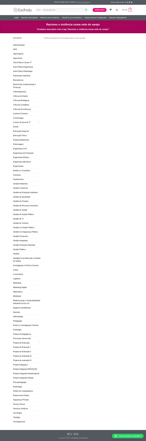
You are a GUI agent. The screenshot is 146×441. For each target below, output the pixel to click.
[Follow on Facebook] (125, 2)
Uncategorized (19, 422)
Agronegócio (18, 54)
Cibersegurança (19, 92)
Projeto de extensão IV (22, 360)
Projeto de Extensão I (50, 18)
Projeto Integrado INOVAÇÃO (25, 369)
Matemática (17, 292)
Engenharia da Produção (23, 153)
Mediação (17, 296)
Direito (15, 127)
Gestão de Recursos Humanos (25, 206)
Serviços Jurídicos (20, 409)
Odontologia (18, 316)
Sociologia (17, 413)
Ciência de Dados (20, 96)
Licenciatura (18, 274)
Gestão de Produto (20, 201)
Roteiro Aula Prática (21, 395)
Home (16, 18)
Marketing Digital (20, 287)
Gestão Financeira (20, 236)
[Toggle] (39, 122)
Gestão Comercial (20, 188)
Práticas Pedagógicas (22, 334)
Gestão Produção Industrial (24, 245)
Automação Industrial (21, 76)
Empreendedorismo (21, 140)
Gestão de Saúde (20, 210)
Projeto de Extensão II (72, 18)
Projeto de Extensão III (22, 356)
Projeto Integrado (29, 18)
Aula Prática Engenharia (23, 67)
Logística (16, 279)
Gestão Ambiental (20, 184)
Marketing (17, 283)
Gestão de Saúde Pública (23, 214)
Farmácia (17, 175)
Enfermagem (18, 144)
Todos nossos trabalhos (95, 18)
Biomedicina (18, 80)
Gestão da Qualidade (21, 197)
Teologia (16, 417)
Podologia (17, 330)
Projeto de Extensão (21, 343)
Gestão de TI (18, 219)
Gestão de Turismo (20, 223)
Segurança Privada (21, 400)
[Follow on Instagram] (127, 2)
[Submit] (86, 10)
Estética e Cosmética (21, 171)
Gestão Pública (19, 249)
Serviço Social (19, 404)
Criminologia (18, 118)
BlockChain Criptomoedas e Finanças (24, 85)
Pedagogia (17, 321)
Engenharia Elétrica (21, 157)
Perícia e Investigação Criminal (25, 325)
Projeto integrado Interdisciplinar (26, 373)
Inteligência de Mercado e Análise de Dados (26, 259)
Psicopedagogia (19, 382)
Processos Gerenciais (22, 338)
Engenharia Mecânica (22, 162)
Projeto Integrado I (20, 365)
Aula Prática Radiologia (22, 71)
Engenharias (18, 166)
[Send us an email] (131, 2)
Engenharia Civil (20, 149)
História (16, 254)
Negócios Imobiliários (22, 308)
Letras (15, 270)
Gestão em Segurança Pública (25, 232)
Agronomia (17, 58)
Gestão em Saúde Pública (23, 228)
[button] (128, 436)
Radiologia (17, 387)
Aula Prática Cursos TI (22, 62)
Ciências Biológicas (21, 100)
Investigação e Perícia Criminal (25, 265)
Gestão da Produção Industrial (25, 192)
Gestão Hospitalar (20, 241)
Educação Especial (21, 131)
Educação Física (20, 135)
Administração (19, 45)
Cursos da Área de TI (21, 122)
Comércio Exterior (20, 114)
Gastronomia (18, 179)
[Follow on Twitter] (129, 2)
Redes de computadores (23, 391)
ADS (15, 49)
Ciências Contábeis (21, 105)
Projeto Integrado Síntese (23, 378)
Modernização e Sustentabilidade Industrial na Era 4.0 (26, 302)
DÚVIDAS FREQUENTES (118, 18)
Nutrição (16, 312)
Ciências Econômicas (22, 109)
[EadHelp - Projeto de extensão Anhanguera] (22, 10)
